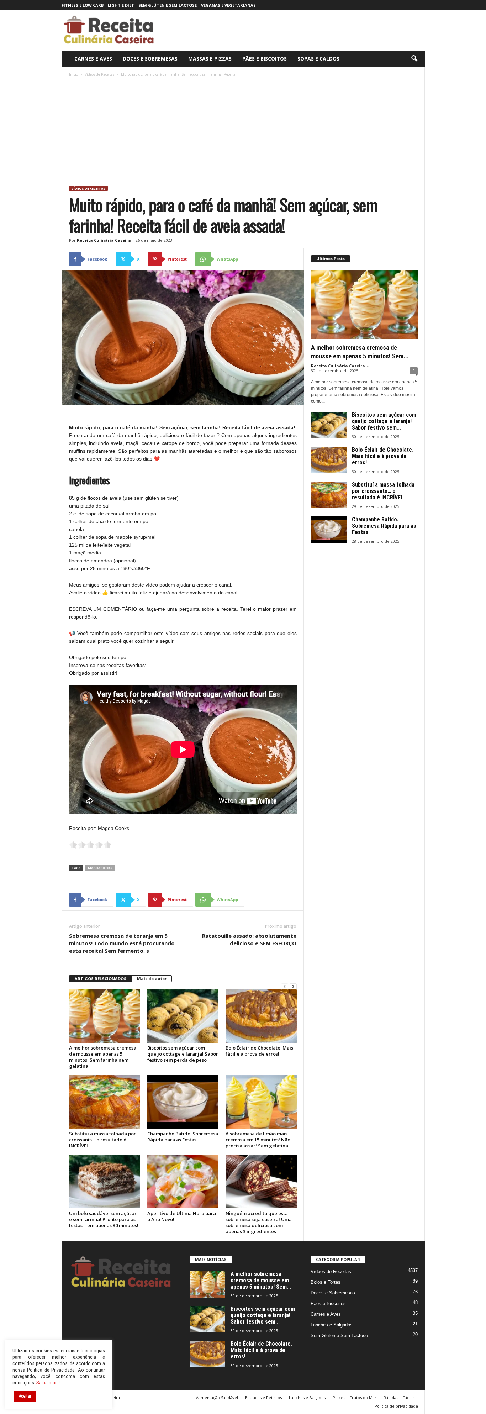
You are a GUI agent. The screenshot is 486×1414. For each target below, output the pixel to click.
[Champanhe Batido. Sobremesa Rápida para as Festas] (182, 1102)
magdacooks (100, 868)
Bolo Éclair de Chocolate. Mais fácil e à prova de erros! (259, 1051)
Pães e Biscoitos (264, 58)
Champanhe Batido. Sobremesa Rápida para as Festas (182, 1136)
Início (73, 74)
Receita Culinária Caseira (104, 240)
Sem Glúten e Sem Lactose (167, 5)
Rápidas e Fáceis (399, 1397)
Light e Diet (121, 5)
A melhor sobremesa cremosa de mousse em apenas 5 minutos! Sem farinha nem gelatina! (102, 1057)
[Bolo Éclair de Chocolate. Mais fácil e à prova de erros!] (261, 1016)
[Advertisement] (243, 132)
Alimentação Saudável (217, 1397)
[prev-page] (284, 986)
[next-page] (293, 986)
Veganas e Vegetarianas (228, 5)
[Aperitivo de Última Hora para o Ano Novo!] (182, 1181)
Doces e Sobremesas (150, 58)
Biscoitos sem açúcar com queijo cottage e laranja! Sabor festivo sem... (384, 421)
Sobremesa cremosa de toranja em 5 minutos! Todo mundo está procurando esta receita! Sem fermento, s (122, 943)
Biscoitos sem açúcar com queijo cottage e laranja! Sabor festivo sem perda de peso (182, 1054)
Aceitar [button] (25, 1396)
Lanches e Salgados (332, 1325)
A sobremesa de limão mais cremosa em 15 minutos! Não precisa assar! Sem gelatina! (258, 1139)
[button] (414, 59)
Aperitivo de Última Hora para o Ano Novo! (181, 1216)
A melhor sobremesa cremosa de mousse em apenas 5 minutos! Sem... (261, 1280)
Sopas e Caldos (318, 58)
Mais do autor (152, 978)
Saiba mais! (48, 1383)
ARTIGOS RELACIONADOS (100, 978)
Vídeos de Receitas (99, 74)
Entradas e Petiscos (263, 1397)
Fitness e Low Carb (83, 5)
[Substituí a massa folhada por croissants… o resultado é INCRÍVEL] (104, 1102)
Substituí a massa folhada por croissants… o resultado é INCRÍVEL (102, 1139)
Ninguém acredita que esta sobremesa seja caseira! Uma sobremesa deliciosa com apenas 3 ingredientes (259, 1222)
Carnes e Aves (93, 58)
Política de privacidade (396, 1406)
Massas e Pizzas (210, 58)
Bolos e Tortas (325, 1282)
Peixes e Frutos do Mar (354, 1397)
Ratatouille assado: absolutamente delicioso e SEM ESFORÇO (249, 939)
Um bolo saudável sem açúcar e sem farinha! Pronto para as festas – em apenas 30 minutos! (103, 1219)
